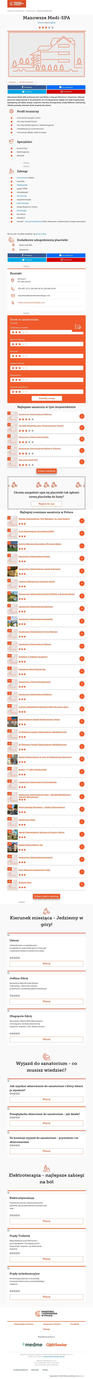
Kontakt (45, 1370)
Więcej (46, 963)
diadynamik (22, 185)
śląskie (52, 23)
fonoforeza (22, 196)
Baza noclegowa (17, 339)
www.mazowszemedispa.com (31, 302)
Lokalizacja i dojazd (19, 327)
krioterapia (22, 210)
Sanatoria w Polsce (52, 1324)
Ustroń (41, 23)
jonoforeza (22, 178)
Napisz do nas (46, 503)
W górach (12, 82)
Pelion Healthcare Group (54, 1356)
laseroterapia (22, 203)
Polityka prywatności (21, 1370)
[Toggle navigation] (90, 10)
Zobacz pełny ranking (46, 896)
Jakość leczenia (17, 363)
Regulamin (35, 1370)
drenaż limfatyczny (33, 221)
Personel (14, 351)
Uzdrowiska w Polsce (23, 1324)
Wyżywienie (15, 375)
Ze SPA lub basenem (26, 82)
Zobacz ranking (46, 471)
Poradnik (75, 1324)
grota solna (41, 234)
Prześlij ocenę (47, 398)
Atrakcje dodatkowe (19, 387)
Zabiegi (46, 1329)
